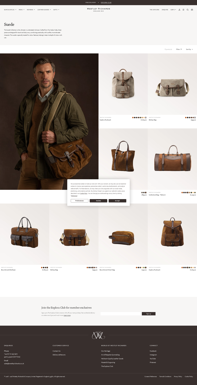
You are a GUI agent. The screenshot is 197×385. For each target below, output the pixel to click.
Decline (98, 201)
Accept (117, 201)
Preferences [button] (74, 196)
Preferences (79, 201)
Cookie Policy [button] (83, 193)
